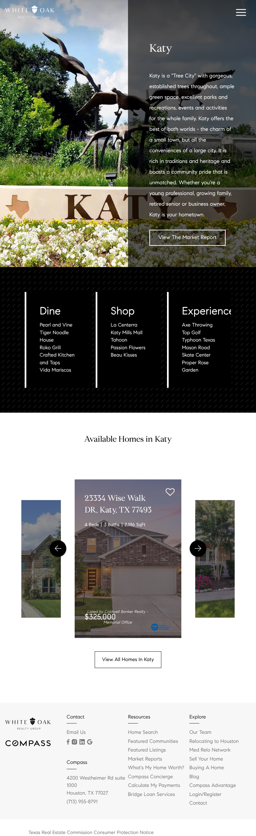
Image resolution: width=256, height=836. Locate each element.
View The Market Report (187, 237)
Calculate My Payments (154, 786)
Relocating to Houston (214, 742)
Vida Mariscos (55, 370)
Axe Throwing (197, 325)
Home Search (143, 732)
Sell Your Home (206, 759)
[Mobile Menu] (240, 13)
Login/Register (205, 795)
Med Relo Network (210, 750)
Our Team (200, 732)
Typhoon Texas (198, 340)
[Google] (89, 742)
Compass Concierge (150, 777)
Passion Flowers (128, 348)
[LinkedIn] (82, 742)
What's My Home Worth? (156, 768)
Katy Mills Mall (126, 333)
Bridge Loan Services (151, 795)
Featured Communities (153, 742)
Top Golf (191, 333)
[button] (58, 548)
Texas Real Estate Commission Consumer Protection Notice (91, 832)
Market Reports (145, 759)
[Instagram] (74, 742)
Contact (198, 803)
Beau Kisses (124, 355)
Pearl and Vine (56, 325)
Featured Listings (147, 750)
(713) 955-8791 (82, 802)
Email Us (76, 732)
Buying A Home (206, 768)
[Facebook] (68, 742)
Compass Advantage (212, 786)
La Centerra (124, 325)
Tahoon (119, 340)
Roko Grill (50, 348)
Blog (194, 777)
